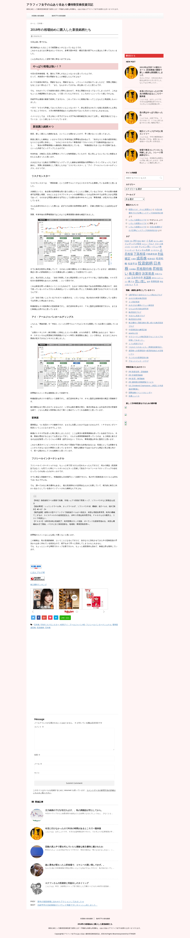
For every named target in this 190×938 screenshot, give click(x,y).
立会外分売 (137, 277)
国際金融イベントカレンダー (140, 392)
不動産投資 (151, 254)
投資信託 (151, 258)
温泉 (129, 278)
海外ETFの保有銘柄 (59, 16)
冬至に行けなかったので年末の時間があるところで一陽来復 (73, 828)
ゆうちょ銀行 (158, 241)
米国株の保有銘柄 (38, 16)
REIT (144, 241)
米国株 (147, 277)
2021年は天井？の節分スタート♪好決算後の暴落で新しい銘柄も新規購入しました (151, 71)
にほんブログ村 (37, 572)
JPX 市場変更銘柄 (136, 375)
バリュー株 (157, 246)
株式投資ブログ (135, 312)
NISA (139, 241)
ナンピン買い (145, 246)
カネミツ (145, 244)
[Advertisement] (52, 652)
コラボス (127, 247)
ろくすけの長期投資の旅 (139, 357)
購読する (131, 55)
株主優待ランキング (38, 584)
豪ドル (131, 281)
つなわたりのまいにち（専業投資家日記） (146, 347)
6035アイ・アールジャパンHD (72, 624)
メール (38, 764)
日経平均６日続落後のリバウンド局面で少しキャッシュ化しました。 (67, 905)
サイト (37, 773)
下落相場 (139, 254)
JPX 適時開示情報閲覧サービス (141, 382)
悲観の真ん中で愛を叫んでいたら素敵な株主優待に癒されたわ (74, 846)
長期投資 (155, 281)
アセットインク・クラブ (139, 361)
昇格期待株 (144, 269)
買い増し (140, 281)
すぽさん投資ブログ (137, 316)
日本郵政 (132, 269)
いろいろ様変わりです (138, 220)
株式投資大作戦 (135, 319)
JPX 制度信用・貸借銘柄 (138, 371)
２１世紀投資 (134, 302)
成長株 (33, 627)
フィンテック (130, 250)
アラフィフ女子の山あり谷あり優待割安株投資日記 (59, 4)
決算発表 (148, 273)
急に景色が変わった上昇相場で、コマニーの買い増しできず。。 (75, 864)
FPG (131, 241)
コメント (39, 727)
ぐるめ (149, 240)
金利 (148, 281)
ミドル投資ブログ (136, 343)
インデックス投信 (133, 243)
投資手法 (132, 263)
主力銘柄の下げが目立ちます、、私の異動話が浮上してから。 (74, 810)
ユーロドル (155, 250)
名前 (37, 755)
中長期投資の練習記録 (138, 330)
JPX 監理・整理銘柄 (137, 378)
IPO (135, 241)
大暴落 (133, 259)
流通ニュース (134, 396)
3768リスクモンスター (49, 624)
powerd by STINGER (127, 934)
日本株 (36, 624)
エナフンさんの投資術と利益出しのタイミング (67, 883)
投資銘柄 (40, 627)
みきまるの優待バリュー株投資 (141, 305)
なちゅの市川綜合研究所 (139, 309)
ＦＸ (136, 284)
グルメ (151, 244)
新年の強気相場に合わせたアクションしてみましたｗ (60, 901)
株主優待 (135, 273)
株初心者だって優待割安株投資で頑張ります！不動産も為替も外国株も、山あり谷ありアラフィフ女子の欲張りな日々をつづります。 (95, 928)
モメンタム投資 (142, 250)
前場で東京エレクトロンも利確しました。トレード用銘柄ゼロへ (151, 152)
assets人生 (133, 333)
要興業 (115, 624)
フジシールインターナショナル (98, 624)
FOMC (127, 241)
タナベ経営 (134, 247)
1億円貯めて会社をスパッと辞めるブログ (145, 295)
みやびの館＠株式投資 (138, 298)
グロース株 (159, 244)
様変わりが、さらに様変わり (140, 209)
